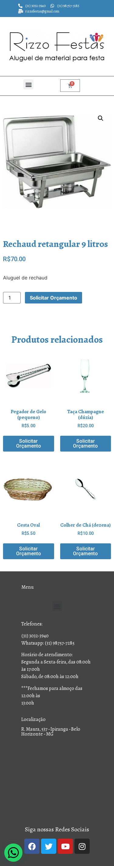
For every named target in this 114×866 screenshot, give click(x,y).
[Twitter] (48, 846)
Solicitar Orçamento (53, 298)
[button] (28, 84)
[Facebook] (32, 846)
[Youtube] (65, 846)
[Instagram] (82, 846)
